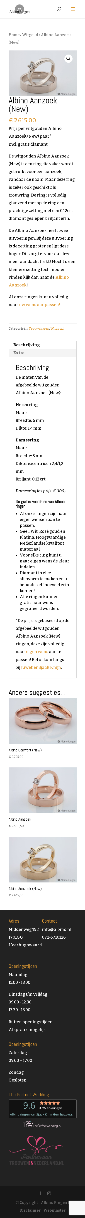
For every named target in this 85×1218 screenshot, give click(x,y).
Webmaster (55, 1210)
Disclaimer (30, 1210)
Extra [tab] (19, 352)
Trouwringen (39, 329)
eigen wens (37, 651)
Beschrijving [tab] (26, 344)
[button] (68, 59)
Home (14, 35)
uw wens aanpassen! (39, 304)
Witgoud (30, 35)
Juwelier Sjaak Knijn (41, 667)
